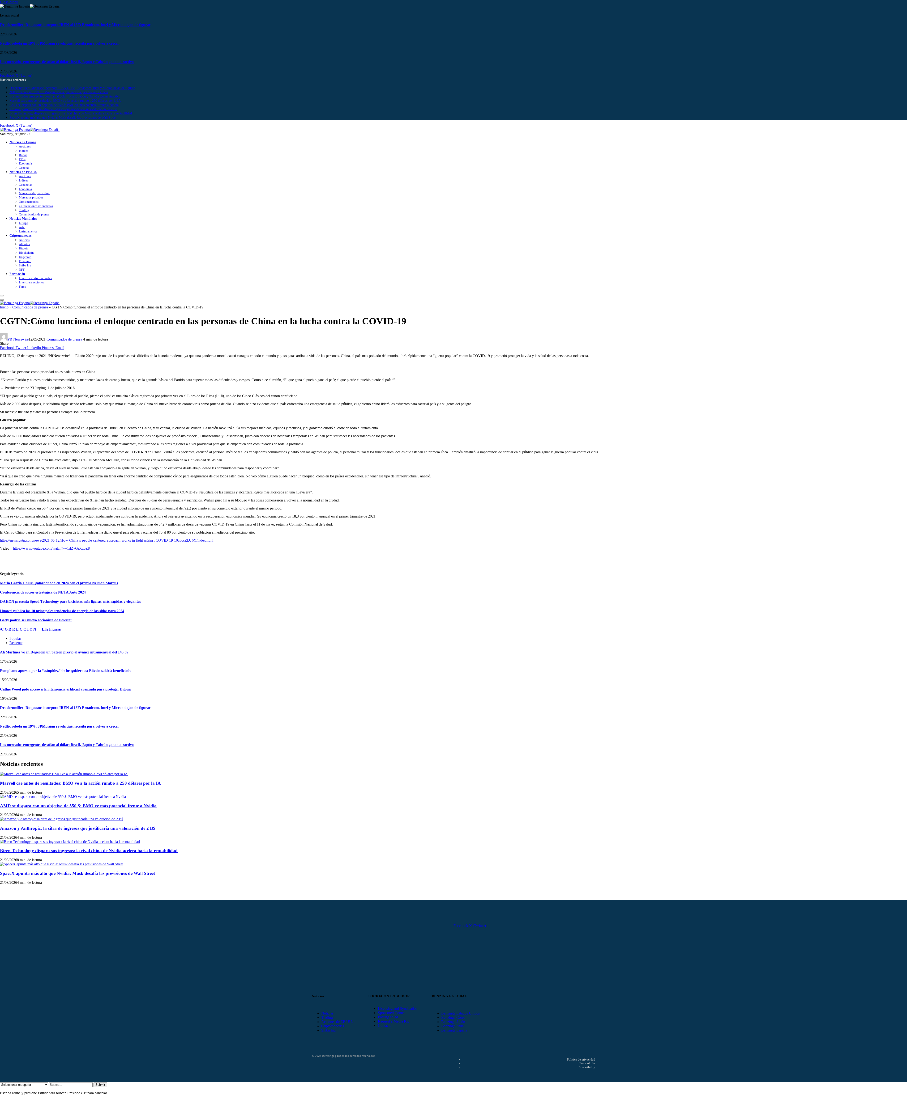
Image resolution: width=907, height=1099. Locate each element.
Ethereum (25, 261)
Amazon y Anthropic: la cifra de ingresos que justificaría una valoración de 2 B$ (63, 109)
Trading (24, 210)
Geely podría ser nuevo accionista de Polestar (36, 620)
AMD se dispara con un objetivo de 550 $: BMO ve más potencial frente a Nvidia (64, 105)
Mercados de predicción (34, 193)
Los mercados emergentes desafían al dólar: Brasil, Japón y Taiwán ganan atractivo (67, 62)
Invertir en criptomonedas (35, 278)
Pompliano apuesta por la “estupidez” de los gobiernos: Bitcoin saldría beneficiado (65, 671)
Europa (23, 223)
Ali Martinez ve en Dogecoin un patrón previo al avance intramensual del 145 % (64, 652)
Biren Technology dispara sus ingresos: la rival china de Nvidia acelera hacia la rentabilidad (70, 113)
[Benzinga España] (30, 130)
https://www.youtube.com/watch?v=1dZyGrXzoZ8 (51, 548)
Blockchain (26, 252)
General (24, 167)
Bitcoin (24, 248)
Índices (23, 150)
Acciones (25, 146)
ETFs (22, 159)
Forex (22, 286)
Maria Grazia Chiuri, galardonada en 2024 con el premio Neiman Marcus (59, 583)
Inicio (4, 307)
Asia (22, 227)
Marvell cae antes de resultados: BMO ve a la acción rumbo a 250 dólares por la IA (65, 100)
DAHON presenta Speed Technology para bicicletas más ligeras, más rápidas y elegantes (70, 601)
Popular (15, 638)
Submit (100, 1084)
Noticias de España (22, 142)
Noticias (24, 240)
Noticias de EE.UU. (23, 172)
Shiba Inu (25, 265)
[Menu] (2, 295)
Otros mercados (29, 201)
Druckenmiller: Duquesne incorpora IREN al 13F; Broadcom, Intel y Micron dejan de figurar (75, 25)
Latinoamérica (28, 231)
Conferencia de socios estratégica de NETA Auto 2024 (43, 592)
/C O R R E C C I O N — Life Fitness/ (30, 629)
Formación (17, 274)
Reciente (15, 643)
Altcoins (24, 244)
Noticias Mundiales (23, 218)
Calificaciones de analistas (36, 206)
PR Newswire (18, 339)
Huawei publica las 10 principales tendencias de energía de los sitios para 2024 (62, 611)
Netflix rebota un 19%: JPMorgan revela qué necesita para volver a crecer (59, 43)
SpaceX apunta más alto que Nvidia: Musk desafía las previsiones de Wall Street (62, 117)
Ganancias (25, 184)
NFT (22, 269)
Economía (25, 163)
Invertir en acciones (31, 282)
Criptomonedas (20, 235)
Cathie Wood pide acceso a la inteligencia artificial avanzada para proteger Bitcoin (65, 689)
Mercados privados (31, 197)
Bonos (23, 155)
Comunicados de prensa (34, 214)
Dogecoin (25, 257)
